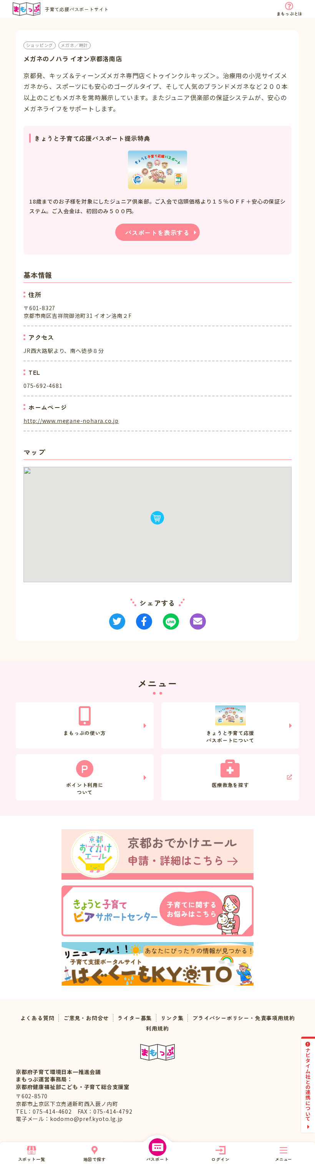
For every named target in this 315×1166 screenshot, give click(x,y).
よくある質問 (37, 1018)
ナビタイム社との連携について (308, 1084)
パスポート (157, 1159)
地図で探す (94, 1159)
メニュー (283, 1159)
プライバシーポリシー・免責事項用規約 (243, 1018)
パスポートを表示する (157, 232)
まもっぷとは (289, 13)
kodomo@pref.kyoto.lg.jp (86, 1119)
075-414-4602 (52, 1111)
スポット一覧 (31, 1159)
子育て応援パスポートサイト (77, 9)
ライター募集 (135, 1018)
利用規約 (157, 1028)
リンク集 (172, 1018)
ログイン (220, 1159)
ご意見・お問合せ (86, 1018)
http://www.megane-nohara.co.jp (71, 420)
